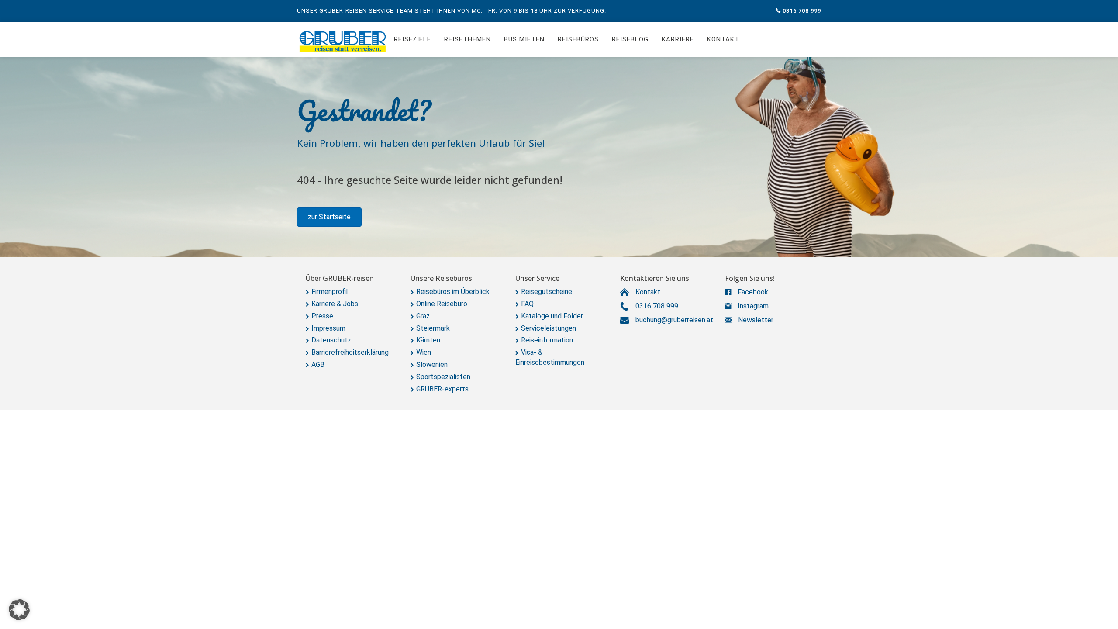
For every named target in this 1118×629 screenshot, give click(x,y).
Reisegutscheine (546, 291)
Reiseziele (412, 39)
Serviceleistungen (548, 328)
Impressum (328, 328)
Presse (322, 316)
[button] (329, 217)
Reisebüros (578, 39)
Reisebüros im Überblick (453, 291)
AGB (317, 364)
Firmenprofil (329, 291)
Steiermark (433, 328)
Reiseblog (630, 39)
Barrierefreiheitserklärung (350, 352)
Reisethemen (467, 39)
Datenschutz (331, 340)
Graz (423, 316)
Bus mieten (524, 39)
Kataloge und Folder (552, 316)
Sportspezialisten (443, 377)
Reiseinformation (547, 340)
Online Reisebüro (441, 304)
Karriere (678, 39)
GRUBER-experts (442, 389)
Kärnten (428, 340)
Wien (423, 352)
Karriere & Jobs (334, 304)
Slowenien (432, 364)
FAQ (527, 304)
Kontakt (723, 39)
